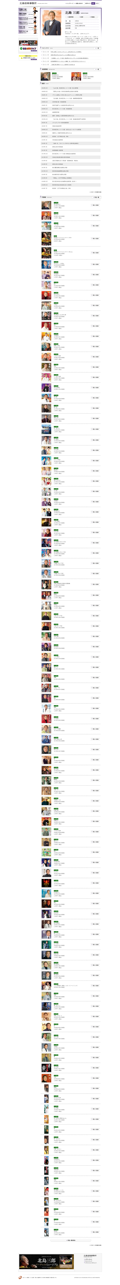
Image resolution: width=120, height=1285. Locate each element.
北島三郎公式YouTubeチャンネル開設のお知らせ (63, 55)
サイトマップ (88, 1261)
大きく (97, 3)
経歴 (81, 17)
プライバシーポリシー (91, 1262)
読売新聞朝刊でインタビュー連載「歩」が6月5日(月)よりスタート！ (68, 61)
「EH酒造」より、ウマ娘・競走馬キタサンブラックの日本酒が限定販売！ (70, 58)
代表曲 (92, 17)
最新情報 (70, 17)
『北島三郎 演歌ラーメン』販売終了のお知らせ (63, 64)
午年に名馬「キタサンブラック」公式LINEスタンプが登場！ (66, 51)
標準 (93, 3)
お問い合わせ (88, 1259)
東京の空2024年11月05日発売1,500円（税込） (88, 76)
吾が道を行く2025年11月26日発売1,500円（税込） (57, 76)
